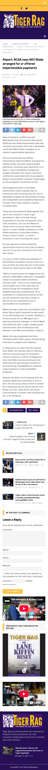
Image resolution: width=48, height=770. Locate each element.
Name (6, 549)
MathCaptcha (12, 584)
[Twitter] (26, 8)
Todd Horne (35, 487)
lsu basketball (16, 410)
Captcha (7, 580)
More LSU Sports (21, 44)
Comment (7, 529)
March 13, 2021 (22, 465)
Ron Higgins (35, 465)
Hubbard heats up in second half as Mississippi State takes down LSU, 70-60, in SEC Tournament (30, 482)
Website (6, 565)
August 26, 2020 (12, 74)
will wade (33, 410)
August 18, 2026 (22, 756)
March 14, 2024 (22, 487)
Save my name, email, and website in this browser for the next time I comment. (23, 575)
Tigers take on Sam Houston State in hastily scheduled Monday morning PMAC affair (30, 497)
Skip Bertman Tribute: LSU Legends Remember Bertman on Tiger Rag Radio (29, 750)
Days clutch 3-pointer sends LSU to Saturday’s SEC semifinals (30, 460)
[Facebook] (21, 8)
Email (6, 557)
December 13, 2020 (24, 503)
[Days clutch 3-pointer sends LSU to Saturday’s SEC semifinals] (8, 465)
